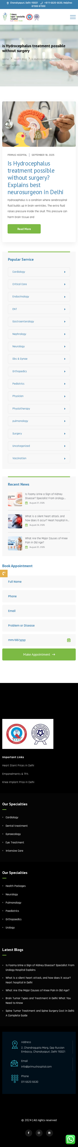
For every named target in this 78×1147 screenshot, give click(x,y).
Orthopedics (19, 371)
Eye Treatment (15, 843)
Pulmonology (13, 903)
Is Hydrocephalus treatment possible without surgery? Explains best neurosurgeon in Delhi (35, 177)
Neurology (18, 346)
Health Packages (16, 886)
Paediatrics (12, 911)
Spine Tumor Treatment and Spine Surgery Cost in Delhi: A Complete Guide (40, 1013)
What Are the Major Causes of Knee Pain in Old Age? (46, 540)
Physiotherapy (21, 409)
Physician (17, 396)
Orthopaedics (14, 919)
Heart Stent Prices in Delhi (18, 765)
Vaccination (19, 458)
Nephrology (19, 334)
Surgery (17, 434)
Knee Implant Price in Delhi (18, 782)
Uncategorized (21, 446)
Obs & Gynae (19, 359)
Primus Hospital (17, 155)
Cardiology (18, 272)
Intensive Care (14, 851)
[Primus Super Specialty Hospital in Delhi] (21, 16)
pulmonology (20, 421)
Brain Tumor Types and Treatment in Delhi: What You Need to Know (38, 1000)
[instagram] (39, 1133)
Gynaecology (13, 834)
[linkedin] (49, 1133)
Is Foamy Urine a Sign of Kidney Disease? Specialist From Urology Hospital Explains (44, 496)
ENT (14, 309)
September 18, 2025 (43, 155)
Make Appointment (36, 654)
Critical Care (19, 284)
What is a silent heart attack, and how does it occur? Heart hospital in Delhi (46, 518)
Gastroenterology (23, 321)
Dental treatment (17, 826)
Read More (24, 229)
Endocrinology (20, 297)
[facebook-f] (28, 1133)
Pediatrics (18, 384)
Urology (10, 928)
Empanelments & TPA (15, 774)
